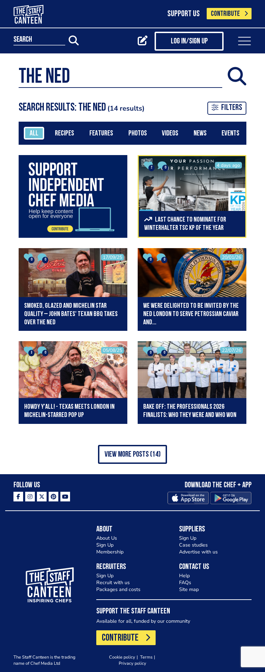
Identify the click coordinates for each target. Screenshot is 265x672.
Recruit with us (113, 582)
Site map (189, 589)
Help (184, 575)
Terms (146, 657)
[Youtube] (65, 496)
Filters (231, 108)
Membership (110, 552)
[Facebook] (18, 496)
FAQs (185, 582)
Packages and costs (118, 589)
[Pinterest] (53, 496)
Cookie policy (122, 657)
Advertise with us (198, 552)
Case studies (193, 545)
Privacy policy (132, 663)
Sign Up (105, 545)
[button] (132, 454)
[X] (42, 496)
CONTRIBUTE (225, 14)
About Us (106, 538)
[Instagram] (30, 496)
